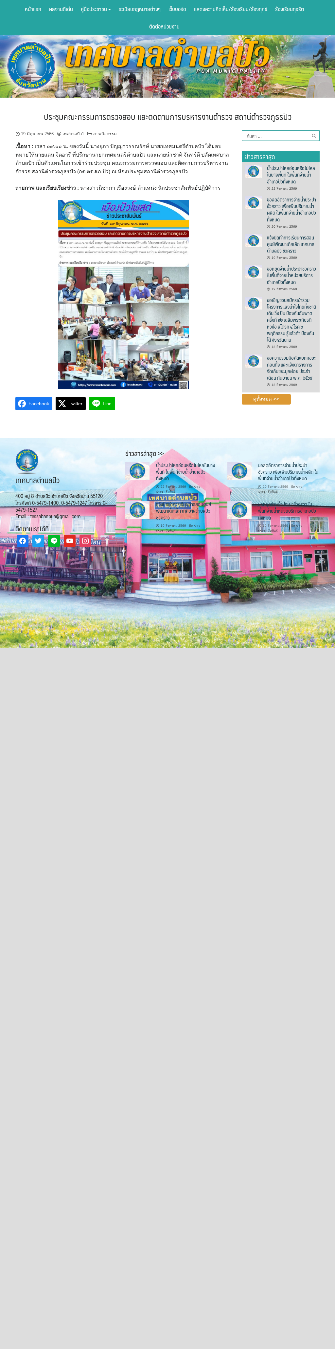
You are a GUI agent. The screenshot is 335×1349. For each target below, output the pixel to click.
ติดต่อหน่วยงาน (164, 26)
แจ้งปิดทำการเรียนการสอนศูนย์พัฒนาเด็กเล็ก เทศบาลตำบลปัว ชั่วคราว (290, 244)
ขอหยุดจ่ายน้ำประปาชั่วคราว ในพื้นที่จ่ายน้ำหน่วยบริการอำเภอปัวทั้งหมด (291, 275)
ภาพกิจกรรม (105, 133)
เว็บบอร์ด (177, 8)
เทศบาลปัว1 (73, 133)
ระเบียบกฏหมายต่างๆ (140, 8)
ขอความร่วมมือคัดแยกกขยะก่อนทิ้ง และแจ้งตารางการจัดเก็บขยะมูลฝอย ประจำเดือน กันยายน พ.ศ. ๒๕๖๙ (291, 367)
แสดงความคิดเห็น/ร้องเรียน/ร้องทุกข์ (230, 8)
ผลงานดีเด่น (61, 8)
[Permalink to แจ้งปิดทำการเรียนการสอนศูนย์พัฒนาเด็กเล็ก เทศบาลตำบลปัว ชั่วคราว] (253, 240)
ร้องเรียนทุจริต (289, 8)
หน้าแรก (33, 8)
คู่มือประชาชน (94, 8)
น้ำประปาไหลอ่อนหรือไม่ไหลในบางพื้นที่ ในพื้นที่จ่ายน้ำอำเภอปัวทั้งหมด (291, 174)
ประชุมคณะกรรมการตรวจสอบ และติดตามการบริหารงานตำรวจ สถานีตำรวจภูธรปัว (167, 116)
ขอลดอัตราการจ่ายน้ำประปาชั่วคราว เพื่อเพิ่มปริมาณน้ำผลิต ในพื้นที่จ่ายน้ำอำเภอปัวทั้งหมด (291, 209)
